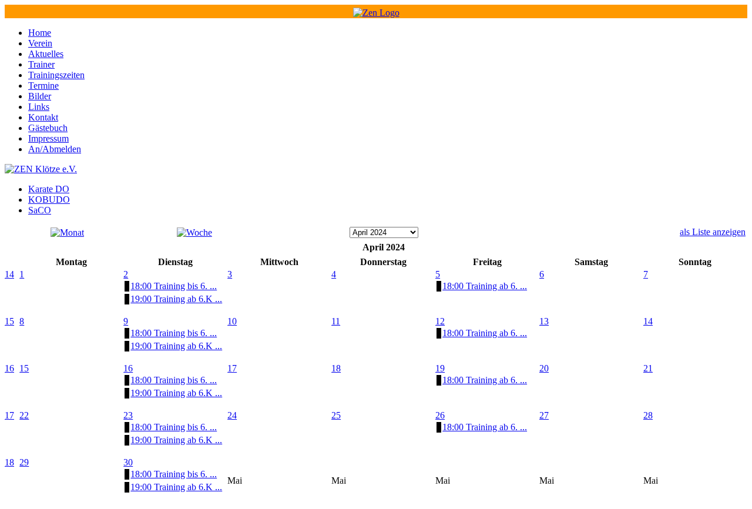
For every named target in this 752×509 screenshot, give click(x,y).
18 (336, 368)
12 (440, 321)
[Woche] (194, 232)
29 (24, 462)
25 (336, 415)
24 (232, 415)
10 (232, 321)
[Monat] (67, 232)
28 (648, 415)
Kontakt (43, 117)
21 (648, 368)
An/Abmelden (54, 149)
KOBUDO (49, 200)
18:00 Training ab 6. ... (484, 286)
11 (335, 321)
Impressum (48, 138)
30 (128, 462)
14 (9, 274)
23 (128, 415)
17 (232, 368)
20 (544, 368)
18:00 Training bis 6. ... (173, 286)
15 (9, 321)
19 (440, 368)
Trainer (41, 64)
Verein (40, 43)
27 (544, 415)
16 (9, 368)
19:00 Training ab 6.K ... (176, 299)
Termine (43, 86)
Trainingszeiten (56, 75)
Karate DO (48, 189)
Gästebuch (48, 128)
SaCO (39, 210)
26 (440, 415)
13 (544, 321)
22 (24, 415)
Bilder (39, 96)
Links (38, 107)
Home (39, 33)
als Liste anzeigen (713, 232)
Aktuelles (45, 54)
